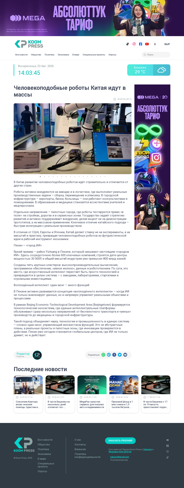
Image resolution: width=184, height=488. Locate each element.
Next (133, 138)
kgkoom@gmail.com (119, 457)
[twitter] (120, 355)
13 (92, 176)
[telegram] (109, 355)
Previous (11, 138)
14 (96, 176)
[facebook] (114, 355)
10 (79, 176)
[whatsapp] (103, 355)
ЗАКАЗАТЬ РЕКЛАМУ (120, 440)
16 (104, 176)
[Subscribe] (155, 44)
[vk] (125, 355)
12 (87, 176)
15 (100, 176)
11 (83, 176)
